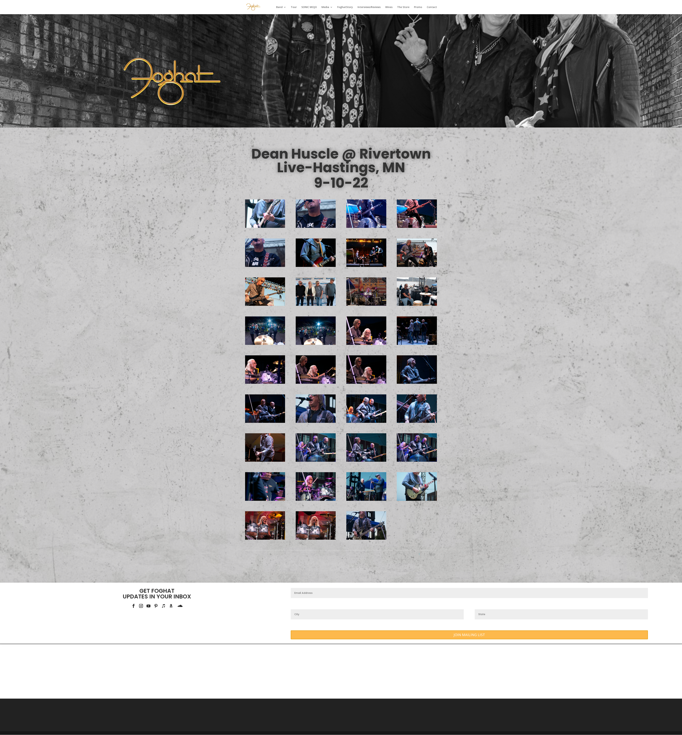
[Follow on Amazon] (171, 606)
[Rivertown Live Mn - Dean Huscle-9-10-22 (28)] (417, 422)
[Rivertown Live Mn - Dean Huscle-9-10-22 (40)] (316, 344)
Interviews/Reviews (369, 7)
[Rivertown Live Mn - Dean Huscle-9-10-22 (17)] (366, 499)
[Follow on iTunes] (163, 606)
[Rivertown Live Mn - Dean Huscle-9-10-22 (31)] (417, 382)
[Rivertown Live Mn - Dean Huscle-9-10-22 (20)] (316, 499)
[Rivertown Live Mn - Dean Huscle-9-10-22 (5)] (265, 266)
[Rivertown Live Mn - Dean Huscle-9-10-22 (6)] (316, 227)
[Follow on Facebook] (133, 606)
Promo (418, 7)
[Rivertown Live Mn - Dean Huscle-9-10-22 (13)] (316, 538)
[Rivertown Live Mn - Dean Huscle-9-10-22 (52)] (366, 227)
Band (279, 7)
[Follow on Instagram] (141, 606)
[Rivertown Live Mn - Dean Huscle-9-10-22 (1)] (366, 538)
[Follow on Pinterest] (156, 606)
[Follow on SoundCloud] (180, 606)
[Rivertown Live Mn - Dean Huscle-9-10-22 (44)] (316, 305)
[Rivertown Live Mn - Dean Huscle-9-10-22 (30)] (265, 422)
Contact (432, 7)
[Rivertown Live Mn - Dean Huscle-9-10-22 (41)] (265, 344)
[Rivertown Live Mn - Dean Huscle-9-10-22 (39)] (417, 344)
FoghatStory (345, 7)
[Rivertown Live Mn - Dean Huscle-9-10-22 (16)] (417, 499)
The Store (403, 7)
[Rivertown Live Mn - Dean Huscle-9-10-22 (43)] (417, 305)
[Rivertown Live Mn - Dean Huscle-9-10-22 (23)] (417, 460)
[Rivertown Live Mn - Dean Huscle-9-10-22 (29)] (366, 422)
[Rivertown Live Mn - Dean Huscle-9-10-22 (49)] (316, 266)
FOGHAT (162, 591)
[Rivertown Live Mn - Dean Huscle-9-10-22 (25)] (366, 460)
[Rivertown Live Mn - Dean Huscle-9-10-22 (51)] (417, 227)
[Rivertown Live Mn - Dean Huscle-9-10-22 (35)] (265, 382)
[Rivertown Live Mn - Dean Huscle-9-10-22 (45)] (265, 305)
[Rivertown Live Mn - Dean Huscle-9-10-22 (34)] (316, 382)
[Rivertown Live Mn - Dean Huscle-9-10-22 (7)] (265, 227)
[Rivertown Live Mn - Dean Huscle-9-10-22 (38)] (366, 344)
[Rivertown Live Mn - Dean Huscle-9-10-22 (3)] (316, 422)
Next (432, 554)
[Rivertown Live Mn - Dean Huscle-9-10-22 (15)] (265, 538)
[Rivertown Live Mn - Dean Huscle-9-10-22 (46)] (366, 305)
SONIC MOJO (309, 7)
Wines (389, 7)
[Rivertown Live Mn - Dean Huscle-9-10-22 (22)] (265, 499)
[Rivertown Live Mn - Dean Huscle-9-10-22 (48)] (366, 266)
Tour (294, 7)
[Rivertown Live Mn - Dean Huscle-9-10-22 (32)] (366, 382)
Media (325, 7)
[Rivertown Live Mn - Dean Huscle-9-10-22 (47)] (417, 266)
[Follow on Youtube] (148, 606)
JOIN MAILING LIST (469, 634)
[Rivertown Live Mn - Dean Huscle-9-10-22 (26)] (265, 460)
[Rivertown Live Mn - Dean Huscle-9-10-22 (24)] (316, 460)
